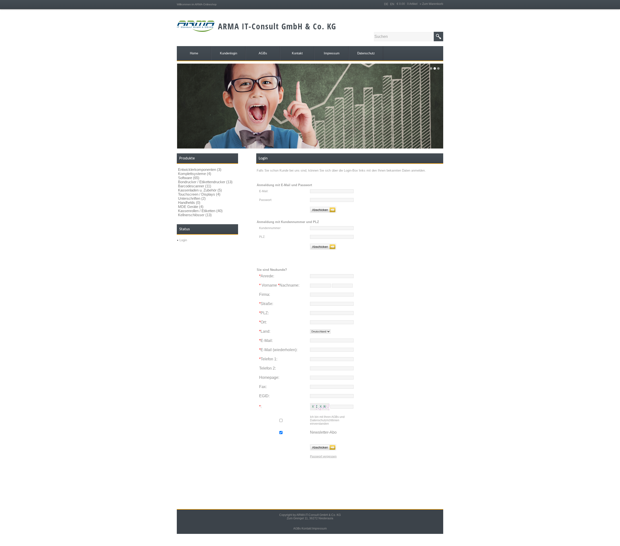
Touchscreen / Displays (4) (199, 194)
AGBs (297, 528)
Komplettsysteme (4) (194, 174)
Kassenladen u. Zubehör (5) (200, 190)
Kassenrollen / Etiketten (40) (200, 211)
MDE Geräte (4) (190, 207)
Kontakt (306, 528)
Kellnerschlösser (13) (195, 215)
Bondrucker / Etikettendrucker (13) (205, 182)
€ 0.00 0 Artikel (408, 4)
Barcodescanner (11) (194, 186)
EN (392, 4)
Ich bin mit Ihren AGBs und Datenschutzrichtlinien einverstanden (327, 420)
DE (386, 4)
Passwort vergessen (323, 456)
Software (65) (188, 178)
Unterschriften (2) (192, 198)
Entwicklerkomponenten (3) (199, 169)
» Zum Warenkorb (431, 4)
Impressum (319, 528)
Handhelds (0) (189, 202)
